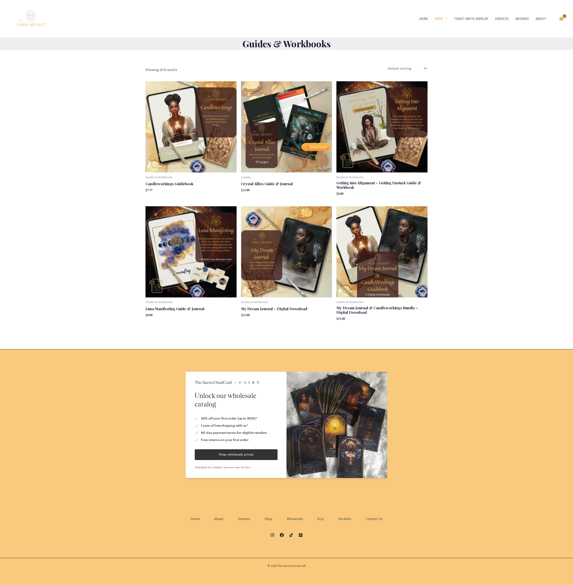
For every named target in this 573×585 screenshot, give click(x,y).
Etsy (320, 518)
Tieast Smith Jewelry (471, 19)
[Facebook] (282, 535)
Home (423, 19)
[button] (445, 18)
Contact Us (374, 518)
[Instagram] (272, 535)
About (541, 19)
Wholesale (295, 518)
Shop (439, 19)
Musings (522, 19)
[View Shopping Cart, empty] (561, 19)
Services (502, 19)
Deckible (344, 518)
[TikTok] (291, 535)
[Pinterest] (301, 535)
